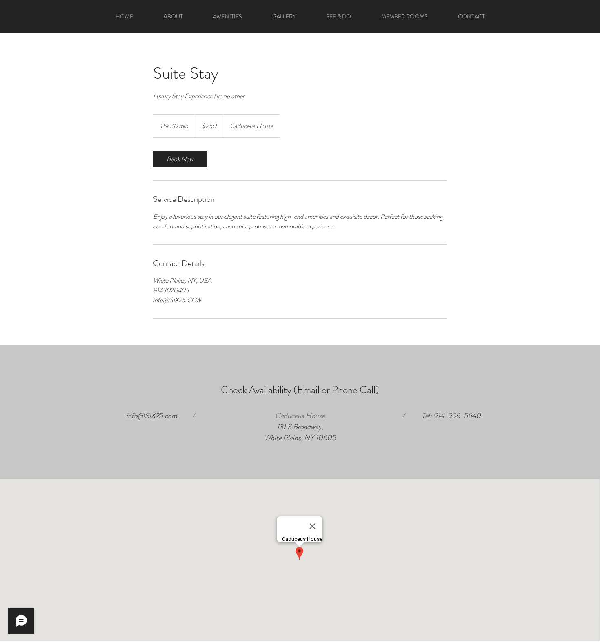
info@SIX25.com (151, 415)
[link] (180, 159)
